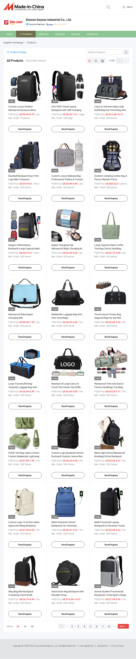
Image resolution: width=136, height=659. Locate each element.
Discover (75, 34)
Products (27, 34)
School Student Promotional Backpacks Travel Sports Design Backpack (110, 595)
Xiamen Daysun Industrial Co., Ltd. (49, 19)
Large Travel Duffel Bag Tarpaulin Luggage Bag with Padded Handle (22, 387)
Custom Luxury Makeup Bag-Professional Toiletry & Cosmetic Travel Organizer (67, 179)
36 (25, 626)
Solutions (60, 34)
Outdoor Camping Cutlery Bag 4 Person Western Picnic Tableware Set (110, 179)
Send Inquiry (25, 129)
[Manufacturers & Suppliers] (24, 6)
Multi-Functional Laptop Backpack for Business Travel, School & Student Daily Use (109, 526)
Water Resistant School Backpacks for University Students (64, 526)
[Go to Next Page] (126, 60)
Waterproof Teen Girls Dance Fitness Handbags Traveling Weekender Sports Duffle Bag (109, 387)
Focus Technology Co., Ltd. (46, 645)
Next (122, 626)
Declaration (102, 645)
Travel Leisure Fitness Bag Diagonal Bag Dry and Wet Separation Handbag (107, 318)
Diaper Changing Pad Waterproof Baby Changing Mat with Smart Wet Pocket (67, 248)
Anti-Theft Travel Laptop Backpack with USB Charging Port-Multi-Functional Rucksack (67, 110)
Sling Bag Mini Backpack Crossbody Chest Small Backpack (20, 595)
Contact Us (92, 34)
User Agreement (86, 645)
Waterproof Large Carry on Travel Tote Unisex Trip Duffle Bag (66, 387)
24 (18, 626)
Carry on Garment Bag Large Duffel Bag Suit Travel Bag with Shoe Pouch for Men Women (110, 110)
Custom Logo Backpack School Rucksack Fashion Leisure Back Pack (67, 456)
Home (10, 34)
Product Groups (17, 52)
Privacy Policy (117, 645)
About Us (43, 34)
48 (32, 626)
